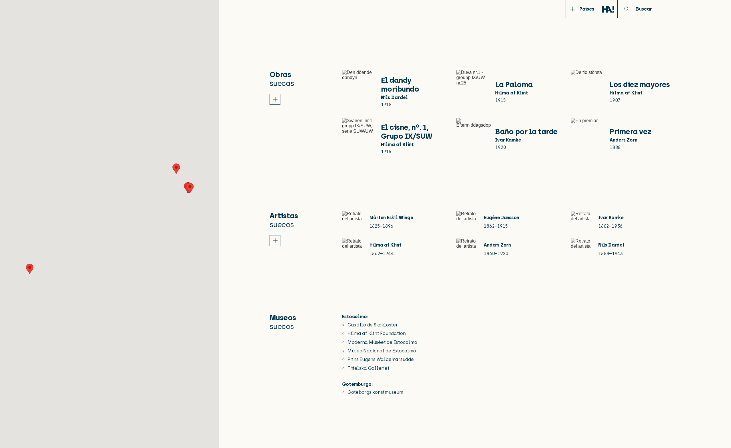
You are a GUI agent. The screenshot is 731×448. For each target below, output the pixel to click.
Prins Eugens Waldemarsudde (381, 359)
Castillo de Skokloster (373, 325)
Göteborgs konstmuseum (375, 392)
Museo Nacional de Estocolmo (382, 351)
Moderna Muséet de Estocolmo (382, 342)
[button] (176, 169)
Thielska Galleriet (368, 368)
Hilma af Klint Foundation (377, 333)
